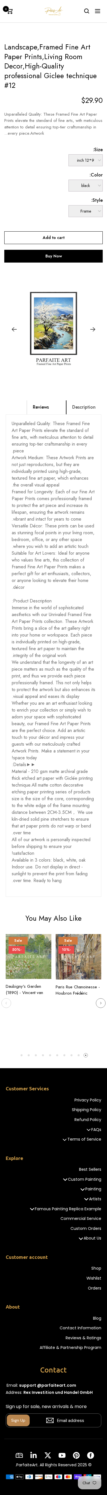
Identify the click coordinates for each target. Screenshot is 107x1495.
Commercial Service (80, 1218)
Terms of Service (84, 1139)
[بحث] (86, 11)
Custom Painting (84, 1179)
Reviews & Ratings (83, 1338)
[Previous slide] (6, 1003)
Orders (94, 1288)
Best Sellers (90, 1169)
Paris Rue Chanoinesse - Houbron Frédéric (78, 990)
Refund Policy (87, 1119)
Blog (97, 1318)
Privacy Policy (87, 1100)
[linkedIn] (33, 1455)
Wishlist (93, 1278)
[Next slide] (101, 1003)
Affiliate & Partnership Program (70, 1347)
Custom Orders (85, 1228)
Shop (96, 1268)
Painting (93, 1189)
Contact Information (80, 1328)
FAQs (96, 1129)
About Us (92, 1238)
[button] (60, 373)
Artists (95, 1199)
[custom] (90, 1455)
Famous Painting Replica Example (68, 1209)
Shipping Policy (86, 1110)
